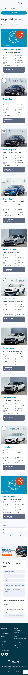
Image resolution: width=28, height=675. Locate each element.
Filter (15, 12)
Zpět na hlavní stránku (9, 8)
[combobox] (12, 585)
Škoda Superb (9, 99)
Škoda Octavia (9, 249)
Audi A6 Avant (9, 496)
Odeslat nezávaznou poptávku (14, 615)
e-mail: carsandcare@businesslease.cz (20, 638)
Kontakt (3, 647)
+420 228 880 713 (18, 630)
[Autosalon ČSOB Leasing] (14, 551)
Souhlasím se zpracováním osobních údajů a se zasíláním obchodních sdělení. (14, 611)
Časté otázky (4, 641)
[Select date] (23, 585)
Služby (2, 644)
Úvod (2, 630)
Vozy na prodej (5, 633)
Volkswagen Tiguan (12, 50)
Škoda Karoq (9, 348)
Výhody (3, 636)
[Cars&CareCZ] (2, 654)
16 (20, 535)
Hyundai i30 (8, 447)
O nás (2, 639)
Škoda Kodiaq (9, 299)
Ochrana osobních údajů (14, 672)
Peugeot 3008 (9, 398)
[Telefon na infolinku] (18, 3)
